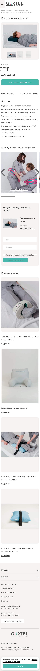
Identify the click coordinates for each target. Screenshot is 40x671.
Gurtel (3, 10)
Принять (20, 666)
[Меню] (2, 4)
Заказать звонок (7, 597)
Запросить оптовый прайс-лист (20, 82)
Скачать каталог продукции (12, 621)
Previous (5, 35)
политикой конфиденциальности (24, 255)
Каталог (9, 10)
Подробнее (5, 344)
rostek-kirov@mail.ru (8, 593)
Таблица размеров (8, 74)
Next (35, 35)
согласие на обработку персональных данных (22, 254)
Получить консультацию (15, 260)
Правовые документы (9, 643)
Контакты (4, 601)
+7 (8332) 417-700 (7, 588)
